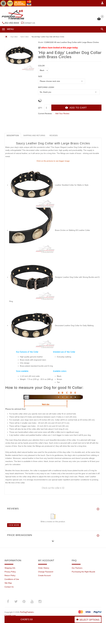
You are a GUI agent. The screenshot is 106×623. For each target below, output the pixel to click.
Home (6, 36)
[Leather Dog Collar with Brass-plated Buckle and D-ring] (31, 277)
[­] (101, 29)
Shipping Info (10, 568)
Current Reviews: (45, 113)
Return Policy (10, 575)
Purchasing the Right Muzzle (83, 572)
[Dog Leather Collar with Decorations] (31, 325)
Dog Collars (14, 36)
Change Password (45, 572)
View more (14, 525)
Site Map (8, 583)
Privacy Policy (10, 572)
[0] (99, 20)
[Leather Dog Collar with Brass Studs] (31, 230)
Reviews (54, 135)
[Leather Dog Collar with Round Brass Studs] (31, 185)
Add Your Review (62, 113)
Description (13, 135)
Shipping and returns (34, 135)
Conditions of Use (12, 579)
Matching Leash (46, 87)
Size (40, 76)
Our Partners (77, 568)
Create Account (44, 575)
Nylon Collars (24, 36)
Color (41, 66)
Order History (43, 568)
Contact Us (29, 23)
